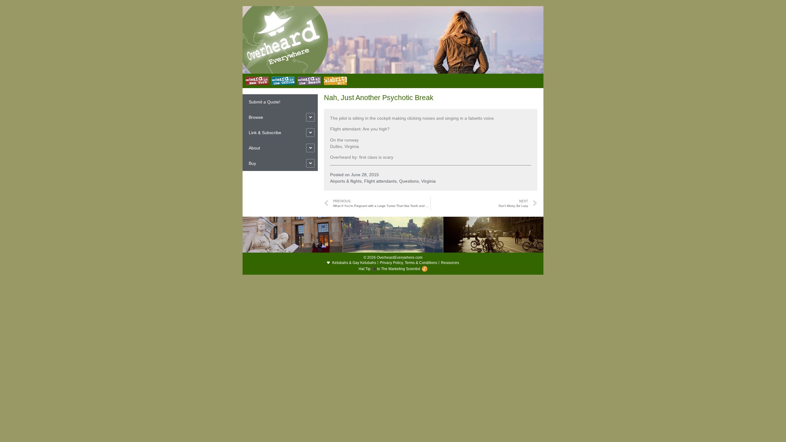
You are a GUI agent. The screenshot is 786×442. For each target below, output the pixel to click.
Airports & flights (346, 181)
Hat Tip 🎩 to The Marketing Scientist (389, 269)
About (254, 147)
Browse (256, 117)
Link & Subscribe (265, 132)
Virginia (428, 181)
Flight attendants (380, 181)
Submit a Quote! (264, 101)
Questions (409, 181)
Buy (252, 163)
